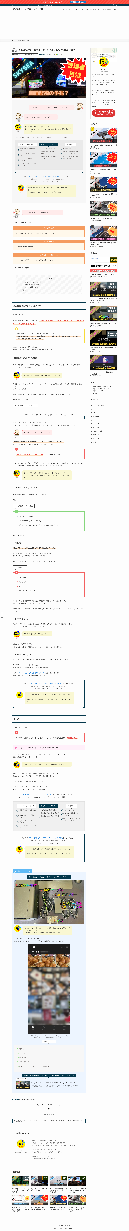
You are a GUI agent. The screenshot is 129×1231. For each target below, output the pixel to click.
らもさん (21, 1151)
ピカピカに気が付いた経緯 (32, 284)
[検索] (116, 5)
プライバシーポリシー (64, 1225)
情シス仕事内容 (97, 438)
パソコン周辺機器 (97, 431)
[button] (49, 1109)
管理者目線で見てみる (77, 2)
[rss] (114, 5)
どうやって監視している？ (32, 287)
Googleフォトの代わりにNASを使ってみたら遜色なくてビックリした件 (54, 1083)
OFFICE (95, 409)
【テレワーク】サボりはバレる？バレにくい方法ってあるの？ (33, 794)
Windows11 (96, 420)
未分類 (94, 442)
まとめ (24, 290)
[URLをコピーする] (2, 617)
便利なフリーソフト (98, 434)
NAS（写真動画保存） (99, 405)
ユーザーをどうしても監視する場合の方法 (32, 673)
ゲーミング (96, 423)
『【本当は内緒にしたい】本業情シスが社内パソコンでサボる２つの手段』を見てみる (104, 112)
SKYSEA (43, 54)
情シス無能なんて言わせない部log (28, 9)
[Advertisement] (64, 25)
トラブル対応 (96, 427)
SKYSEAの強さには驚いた (28, 1099)
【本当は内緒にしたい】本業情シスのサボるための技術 (45, 176)
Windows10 (96, 416)
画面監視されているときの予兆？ (32, 282)
